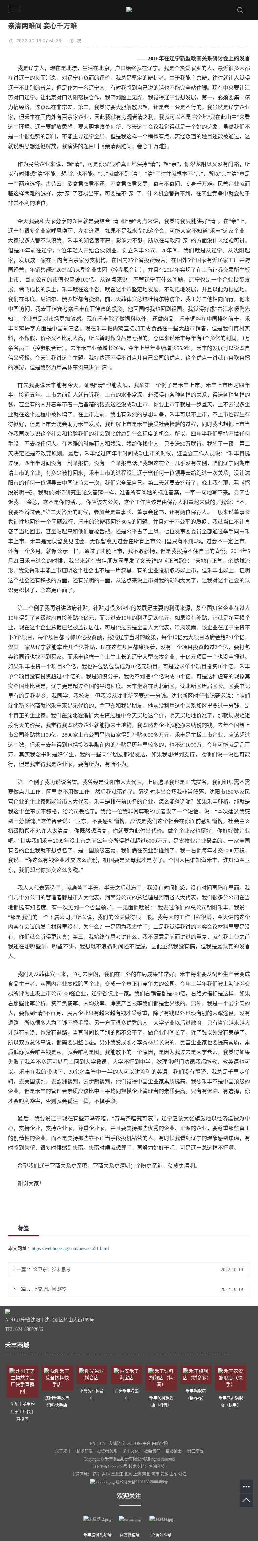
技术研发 (86, 1451)
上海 (137, 1474)
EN (92, 1443)
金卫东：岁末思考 (52, 1269)
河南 (155, 1474)
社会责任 (152, 1451)
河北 (146, 1474)
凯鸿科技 (157, 1466)
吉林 (106, 1474)
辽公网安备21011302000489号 (142, 1482)
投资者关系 (107, 1451)
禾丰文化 (131, 1451)
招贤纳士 (174, 1451)
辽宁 (97, 1474)
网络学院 (160, 1443)
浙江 (182, 1474)
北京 (128, 1474)
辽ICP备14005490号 (110, 1466)
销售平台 (195, 1451)
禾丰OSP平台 (139, 1443)
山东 (173, 1474)
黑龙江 (117, 1474)
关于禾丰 (63, 1451)
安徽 (164, 1474)
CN (103, 1443)
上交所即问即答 (49, 1289)
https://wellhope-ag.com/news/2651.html (70, 1248)
